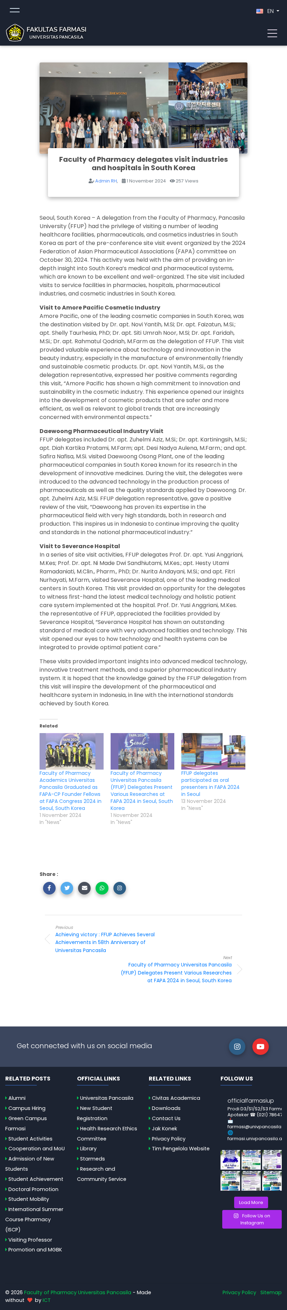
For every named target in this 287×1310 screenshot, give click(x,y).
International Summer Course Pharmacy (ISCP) (34, 1219)
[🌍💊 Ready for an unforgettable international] (272, 1181)
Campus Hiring (27, 1108)
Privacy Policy (169, 1138)
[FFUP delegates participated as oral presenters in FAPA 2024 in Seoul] (213, 751)
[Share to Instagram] (119, 888)
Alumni (17, 1098)
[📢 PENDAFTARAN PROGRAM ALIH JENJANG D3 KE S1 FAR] (251, 1181)
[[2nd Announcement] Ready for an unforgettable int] (230, 1181)
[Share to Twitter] (67, 888)
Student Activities (30, 1138)
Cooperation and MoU (36, 1148)
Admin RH (106, 181)
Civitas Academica (176, 1098)
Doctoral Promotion (33, 1189)
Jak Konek (164, 1128)
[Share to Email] (84, 888)
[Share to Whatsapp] (102, 888)
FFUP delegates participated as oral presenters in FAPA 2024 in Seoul (210, 784)
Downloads (166, 1108)
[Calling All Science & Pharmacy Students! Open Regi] (251, 1160)
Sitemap (271, 1292)
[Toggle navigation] (272, 32)
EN (270, 11)
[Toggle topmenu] (15, 11)
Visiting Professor (30, 1239)
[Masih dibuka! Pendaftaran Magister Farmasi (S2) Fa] (272, 1160)
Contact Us (166, 1118)
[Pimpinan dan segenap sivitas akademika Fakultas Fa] (230, 1160)
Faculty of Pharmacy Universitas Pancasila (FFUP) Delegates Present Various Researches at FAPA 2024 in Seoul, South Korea (142, 791)
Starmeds (92, 1158)
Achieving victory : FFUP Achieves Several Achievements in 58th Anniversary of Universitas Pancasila (105, 939)
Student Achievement (35, 1179)
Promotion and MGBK (35, 1249)
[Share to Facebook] (49, 888)
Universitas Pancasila (106, 1098)
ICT (47, 1300)
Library (88, 1148)
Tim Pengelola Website (181, 1148)
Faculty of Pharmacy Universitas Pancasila (77, 1292)
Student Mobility (28, 1199)
